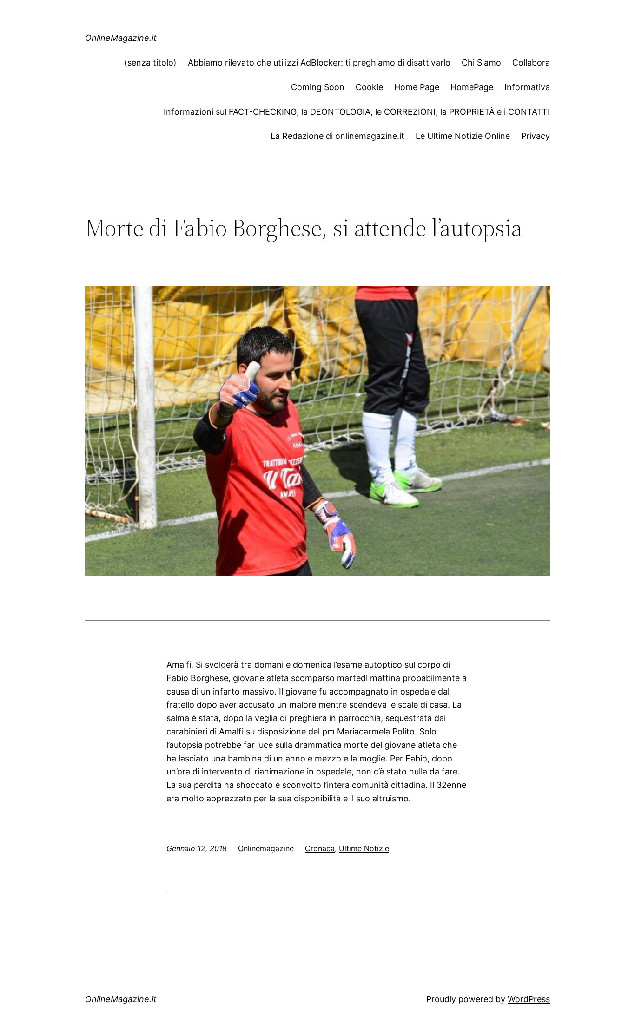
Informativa (527, 87)
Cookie (369, 87)
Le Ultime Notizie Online (463, 136)
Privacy (535, 136)
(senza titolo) (150, 62)
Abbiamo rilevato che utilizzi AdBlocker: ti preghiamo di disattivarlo (319, 62)
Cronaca (320, 848)
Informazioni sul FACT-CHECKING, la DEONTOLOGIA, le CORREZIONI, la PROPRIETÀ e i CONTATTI (357, 112)
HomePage (471, 87)
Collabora (531, 62)
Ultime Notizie (364, 848)
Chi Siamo (481, 62)
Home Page (416, 87)
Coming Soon (317, 87)
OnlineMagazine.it (121, 38)
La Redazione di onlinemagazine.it (337, 136)
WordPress (529, 999)
